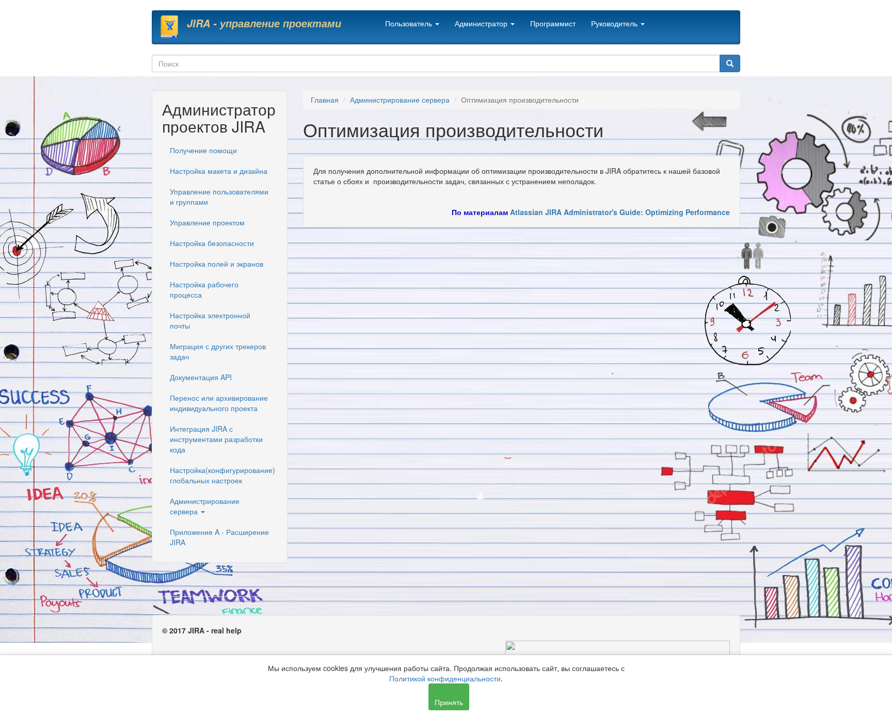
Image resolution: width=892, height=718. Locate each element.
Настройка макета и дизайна (218, 171)
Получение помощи (203, 150)
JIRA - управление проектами (264, 23)
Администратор (482, 23)
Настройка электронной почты (210, 320)
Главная (325, 99)
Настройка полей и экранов (216, 263)
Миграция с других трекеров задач (218, 351)
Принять (449, 702)
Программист (553, 23)
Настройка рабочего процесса (204, 289)
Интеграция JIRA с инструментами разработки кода (216, 438)
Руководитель (615, 23)
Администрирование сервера (205, 506)
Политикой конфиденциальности (445, 678)
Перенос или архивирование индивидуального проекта (219, 403)
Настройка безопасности (212, 243)
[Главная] (173, 27)
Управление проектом (207, 222)
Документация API (201, 377)
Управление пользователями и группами (219, 196)
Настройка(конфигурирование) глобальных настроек (222, 475)
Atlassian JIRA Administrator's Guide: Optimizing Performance (620, 212)
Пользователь (409, 23)
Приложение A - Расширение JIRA (219, 537)
